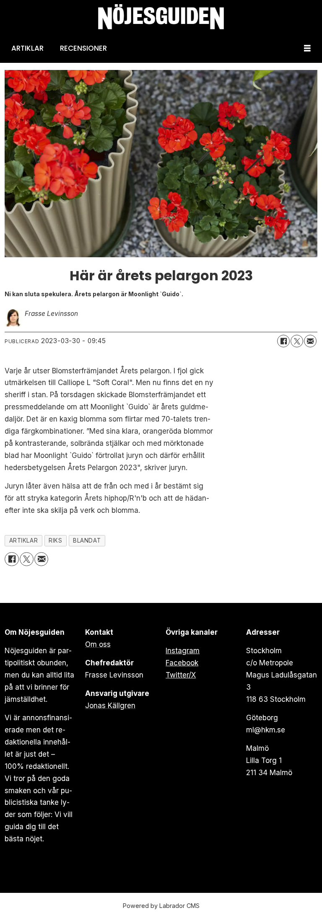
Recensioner (83, 48)
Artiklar (27, 48)
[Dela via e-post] (310, 341)
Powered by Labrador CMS (161, 905)
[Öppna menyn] (307, 48)
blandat (87, 540)
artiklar (23, 540)
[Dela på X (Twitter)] (297, 341)
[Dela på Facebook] (283, 341)
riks (55, 540)
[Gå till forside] (161, 17)
